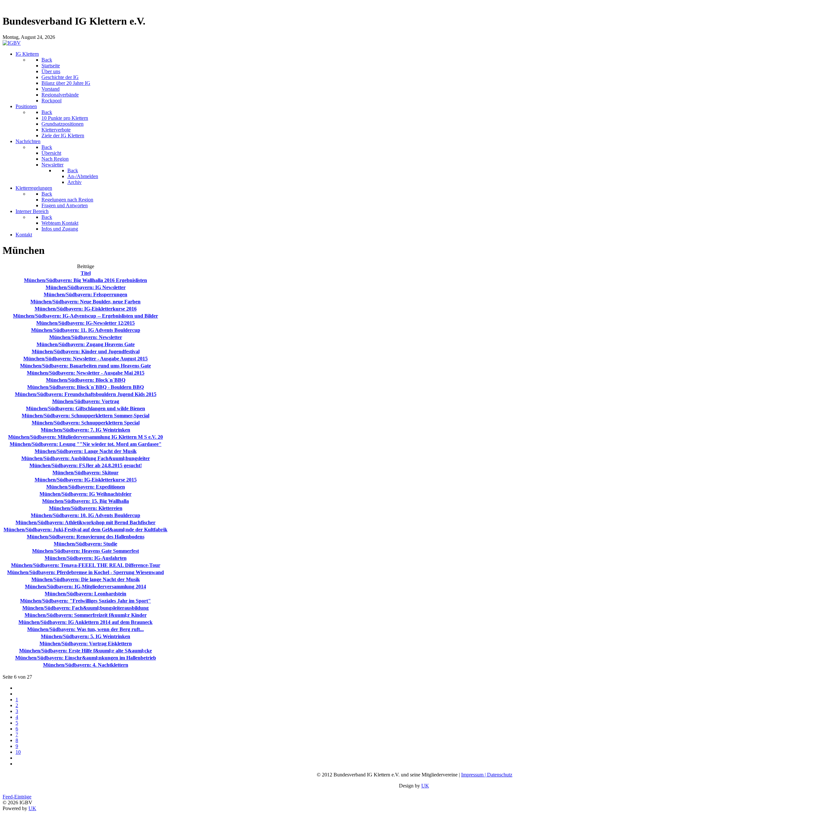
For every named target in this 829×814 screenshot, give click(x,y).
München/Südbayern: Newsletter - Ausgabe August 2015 (85, 358)
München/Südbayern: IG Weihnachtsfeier (85, 494)
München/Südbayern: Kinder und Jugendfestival (86, 351)
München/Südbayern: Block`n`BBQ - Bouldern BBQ (85, 387)
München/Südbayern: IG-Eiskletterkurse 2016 (86, 308)
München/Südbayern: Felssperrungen (85, 294)
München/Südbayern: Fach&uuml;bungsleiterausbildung (85, 608)
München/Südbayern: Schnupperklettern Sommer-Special (85, 415)
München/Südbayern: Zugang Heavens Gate (86, 344)
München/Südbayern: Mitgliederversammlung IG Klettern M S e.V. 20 (85, 437)
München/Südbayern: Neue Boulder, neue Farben (85, 301)
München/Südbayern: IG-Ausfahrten (86, 558)
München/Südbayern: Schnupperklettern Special (86, 422)
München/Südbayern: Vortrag (85, 401)
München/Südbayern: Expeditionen (85, 487)
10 (18, 752)
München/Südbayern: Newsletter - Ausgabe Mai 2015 (85, 373)
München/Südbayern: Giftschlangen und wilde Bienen (85, 408)
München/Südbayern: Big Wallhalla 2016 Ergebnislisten (85, 280)
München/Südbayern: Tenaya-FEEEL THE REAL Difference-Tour (85, 565)
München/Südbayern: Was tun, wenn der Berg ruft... (85, 629)
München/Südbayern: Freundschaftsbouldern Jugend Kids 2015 (85, 394)
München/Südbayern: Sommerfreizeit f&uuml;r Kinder (86, 615)
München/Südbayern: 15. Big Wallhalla (85, 501)
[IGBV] (12, 43)
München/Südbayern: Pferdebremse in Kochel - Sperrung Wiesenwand (85, 572)
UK (425, 785)
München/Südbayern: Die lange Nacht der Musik (85, 579)
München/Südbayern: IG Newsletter (86, 287)
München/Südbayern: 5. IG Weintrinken (85, 636)
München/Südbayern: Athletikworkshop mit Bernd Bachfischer (85, 522)
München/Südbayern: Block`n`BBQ (85, 380)
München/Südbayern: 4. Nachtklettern (85, 665)
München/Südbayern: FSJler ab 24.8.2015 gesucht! (85, 465)
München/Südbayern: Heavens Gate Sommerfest (85, 551)
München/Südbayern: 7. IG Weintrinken (85, 430)
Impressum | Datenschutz (486, 774)
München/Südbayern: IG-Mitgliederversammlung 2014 (85, 586)
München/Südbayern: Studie (85, 544)
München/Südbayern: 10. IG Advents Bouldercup (85, 515)
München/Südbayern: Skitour (85, 472)
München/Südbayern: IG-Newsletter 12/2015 (85, 323)
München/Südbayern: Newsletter (85, 337)
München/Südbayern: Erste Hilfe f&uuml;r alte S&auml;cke (85, 650)
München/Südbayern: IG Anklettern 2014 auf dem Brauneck (85, 622)
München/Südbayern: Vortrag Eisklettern (86, 643)
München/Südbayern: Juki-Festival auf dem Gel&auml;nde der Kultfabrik (85, 529)
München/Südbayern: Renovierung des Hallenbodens (85, 536)
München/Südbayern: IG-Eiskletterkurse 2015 (86, 479)
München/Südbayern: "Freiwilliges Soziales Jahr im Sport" (85, 601)
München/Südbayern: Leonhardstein (85, 593)
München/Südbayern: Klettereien (85, 508)
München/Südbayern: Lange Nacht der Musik (86, 451)
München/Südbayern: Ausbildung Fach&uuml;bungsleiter (85, 458)
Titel (86, 273)
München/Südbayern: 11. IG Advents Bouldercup (85, 330)
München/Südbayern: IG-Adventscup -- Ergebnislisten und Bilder (85, 316)
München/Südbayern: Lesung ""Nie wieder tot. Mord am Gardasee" (86, 444)
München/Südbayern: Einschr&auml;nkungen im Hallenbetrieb (85, 658)
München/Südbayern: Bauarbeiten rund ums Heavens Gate (85, 365)
